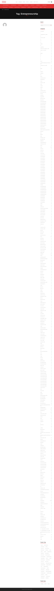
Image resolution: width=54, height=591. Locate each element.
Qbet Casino (46, 424)
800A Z (46, 68)
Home (2, 9)
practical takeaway (46, 566)
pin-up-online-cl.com (46, 403)
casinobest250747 (46, 170)
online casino (46, 561)
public (46, 418)
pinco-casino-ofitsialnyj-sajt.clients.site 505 (46, 405)
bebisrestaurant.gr (46, 98)
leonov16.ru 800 (46, 304)
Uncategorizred (46, 502)
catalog (46, 203)
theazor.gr (46, 491)
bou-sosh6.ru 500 (46, 139)
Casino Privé (46, 150)
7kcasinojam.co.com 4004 (46, 65)
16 (46, 45)
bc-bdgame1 (46, 95)
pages (46, 392)
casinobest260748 (46, 172)
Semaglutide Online (46, 458)
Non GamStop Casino (46, 362)
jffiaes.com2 (46, 288)
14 (46, 42)
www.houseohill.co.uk (46, 525)
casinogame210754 (46, 183)
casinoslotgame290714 (46, 194)
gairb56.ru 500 (46, 252)
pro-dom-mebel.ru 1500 (46, 413)
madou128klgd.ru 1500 (46, 318)
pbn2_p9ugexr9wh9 (46, 398)
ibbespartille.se (46, 274)
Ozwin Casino (46, 390)
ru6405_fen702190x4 (46, 448)
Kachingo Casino (46, 293)
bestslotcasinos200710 (46, 120)
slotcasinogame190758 (46, 464)
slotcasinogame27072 (46, 467)
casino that (42, 548)
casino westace (47, 548)
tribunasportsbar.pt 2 (46, 497)
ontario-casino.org (46, 387)
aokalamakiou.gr (46, 79)
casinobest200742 (46, 159)
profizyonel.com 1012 (46, 415)
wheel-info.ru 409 (46, 514)
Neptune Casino (46, 348)
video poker (42, 574)
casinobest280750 (46, 175)
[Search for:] (46, 25)
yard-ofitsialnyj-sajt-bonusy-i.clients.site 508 (46, 532)
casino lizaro (42, 546)
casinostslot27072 (46, 200)
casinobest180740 (46, 156)
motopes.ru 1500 (46, 337)
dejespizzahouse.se (46, 219)
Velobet (46, 505)
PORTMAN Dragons (46, 407)
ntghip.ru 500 (46, 365)
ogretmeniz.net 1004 (46, 368)
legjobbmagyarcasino (46, 302)
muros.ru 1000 (46, 340)
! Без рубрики (46, 31)
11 (46, 39)
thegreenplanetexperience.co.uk (46, 492)
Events (46, 236)
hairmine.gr (46, 271)
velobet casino (42, 569)
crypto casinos (46, 216)
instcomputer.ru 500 (46, 280)
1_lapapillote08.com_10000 (46, 34)
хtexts (46, 539)
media (46, 326)
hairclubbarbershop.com (46, 269)
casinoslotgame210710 (46, 189)
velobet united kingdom (48, 571)
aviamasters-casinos (46, 90)
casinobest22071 (46, 162)
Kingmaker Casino (46, 299)
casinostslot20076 (46, 197)
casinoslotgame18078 (46, 186)
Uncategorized (46, 500)
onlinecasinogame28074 (46, 384)
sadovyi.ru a (46, 453)
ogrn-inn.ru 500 (46, 370)
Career (46, 145)
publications (46, 421)
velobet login (47, 569)
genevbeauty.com (46, 260)
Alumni (46, 76)
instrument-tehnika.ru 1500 (46, 282)
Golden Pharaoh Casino (46, 266)
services (46, 459)
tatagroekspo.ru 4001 (46, 483)
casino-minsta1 (46, 153)
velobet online (42, 571)
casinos (46, 546)
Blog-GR (46, 134)
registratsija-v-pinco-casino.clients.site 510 (46, 433)
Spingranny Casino (46, 472)
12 (46, 40)
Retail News (46, 442)
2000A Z (46, 53)
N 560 (46, 343)
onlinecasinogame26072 (46, 381)
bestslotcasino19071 (46, 104)
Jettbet (46, 285)
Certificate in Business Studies (46, 208)
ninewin (50, 558)
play (41, 566)
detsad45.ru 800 (46, 222)
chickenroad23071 (46, 211)
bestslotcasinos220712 (46, 123)
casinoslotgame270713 (46, 192)
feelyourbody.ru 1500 (46, 241)
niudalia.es (46, 359)
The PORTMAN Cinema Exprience (46, 489)
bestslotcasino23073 (46, 106)
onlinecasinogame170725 (46, 376)
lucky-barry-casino (46, 315)
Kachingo (46, 291)
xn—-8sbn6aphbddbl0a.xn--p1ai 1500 (46, 530)
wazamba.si (46, 511)
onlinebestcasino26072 (46, 373)
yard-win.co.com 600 (46, 534)
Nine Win (46, 357)
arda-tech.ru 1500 (46, 82)
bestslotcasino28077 (46, 112)
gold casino (42, 553)
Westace (46, 513)
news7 (46, 354)
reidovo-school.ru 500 (46, 437)
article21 (46, 87)
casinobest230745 (46, 167)
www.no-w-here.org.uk (46, 527)
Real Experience (46, 429)
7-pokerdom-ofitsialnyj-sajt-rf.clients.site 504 (46, 63)
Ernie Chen (46, 233)
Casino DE (46, 148)
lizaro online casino (49, 556)
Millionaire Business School (46, 329)
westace (46, 574)
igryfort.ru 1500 (46, 277)
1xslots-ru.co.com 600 (46, 50)
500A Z (46, 61)
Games (46, 255)
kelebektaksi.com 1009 (46, 296)
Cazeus (46, 205)
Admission (46, 71)
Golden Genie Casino (46, 263)
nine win (47, 558)
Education (46, 230)
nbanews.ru (46, 346)
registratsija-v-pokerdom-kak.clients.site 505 (46, 435)
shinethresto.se (46, 461)
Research (46, 439)
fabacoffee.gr (46, 238)
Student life (46, 478)
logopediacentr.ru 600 (46, 310)
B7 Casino (46, 93)
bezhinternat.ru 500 (46, 128)
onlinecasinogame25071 (46, 379)
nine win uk (42, 561)
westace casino (43, 576)
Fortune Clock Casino (46, 249)
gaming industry (49, 551)
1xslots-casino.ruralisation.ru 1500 (46, 48)
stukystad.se (46, 481)
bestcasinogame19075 (46, 101)
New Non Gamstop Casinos (46, 351)
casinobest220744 (46, 164)
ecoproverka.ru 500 (46, 227)
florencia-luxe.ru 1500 (46, 247)
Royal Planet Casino (46, 447)
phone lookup (46, 401)
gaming (45, 551)
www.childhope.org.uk (46, 519)
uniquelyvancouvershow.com (46, 503)
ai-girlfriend (46, 73)
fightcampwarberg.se (46, 244)
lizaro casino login (43, 556)
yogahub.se (46, 536)
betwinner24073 (46, 126)
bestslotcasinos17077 (46, 115)
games (42, 551)
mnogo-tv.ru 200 (46, 332)
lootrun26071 (46, 313)
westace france (48, 576)
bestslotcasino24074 (46, 107)
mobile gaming (42, 558)
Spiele (46, 470)
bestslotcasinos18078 (46, 117)
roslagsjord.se (46, 445)
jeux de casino (47, 553)
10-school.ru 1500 (46, 37)
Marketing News (46, 321)
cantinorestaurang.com (46, 142)
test (46, 486)
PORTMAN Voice (46, 410)
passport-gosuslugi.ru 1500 (46, 395)
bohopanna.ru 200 (46, 137)
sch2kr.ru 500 (46, 456)
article (46, 84)
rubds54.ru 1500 (46, 450)
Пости (46, 537)
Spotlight (46, 475)
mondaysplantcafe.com (46, 335)
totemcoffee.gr (46, 494)
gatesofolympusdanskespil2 (46, 258)
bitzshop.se (46, 131)
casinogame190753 (46, 181)
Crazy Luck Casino (46, 214)
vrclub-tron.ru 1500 (46, 508)
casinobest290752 (46, 178)
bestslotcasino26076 (46, 109)
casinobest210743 (46, 161)
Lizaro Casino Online (46, 307)
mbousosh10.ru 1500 (46, 324)
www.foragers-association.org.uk (46, 522)
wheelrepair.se (46, 516)
